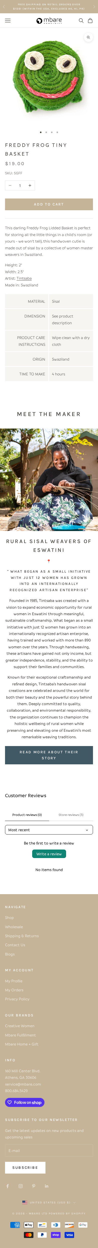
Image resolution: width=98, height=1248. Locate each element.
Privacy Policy (17, 998)
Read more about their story (49, 755)
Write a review (49, 853)
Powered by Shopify (67, 1213)
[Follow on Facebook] (7, 1186)
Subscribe (25, 1167)
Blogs (10, 954)
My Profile (13, 980)
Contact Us (15, 944)
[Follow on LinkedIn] (46, 1186)
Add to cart (49, 204)
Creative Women (19, 1025)
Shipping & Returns (22, 935)
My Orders (14, 989)
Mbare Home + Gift (21, 1044)
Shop (9, 917)
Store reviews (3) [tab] (71, 814)
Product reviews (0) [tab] (27, 814)
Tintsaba (24, 278)
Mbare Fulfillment (20, 1034)
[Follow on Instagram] (20, 1186)
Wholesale (14, 926)
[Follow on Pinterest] (33, 1186)
